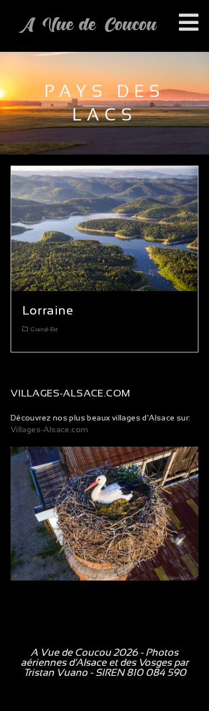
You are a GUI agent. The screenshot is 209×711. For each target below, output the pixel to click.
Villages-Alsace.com (50, 429)
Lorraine (48, 310)
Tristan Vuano (55, 672)
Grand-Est (45, 329)
